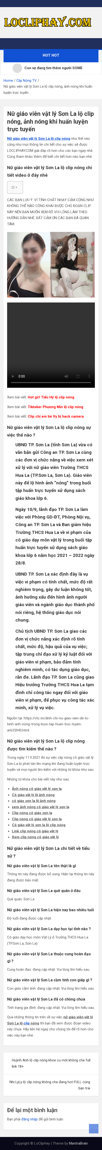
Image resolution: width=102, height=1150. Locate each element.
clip (26, 1023)
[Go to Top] (93, 1128)
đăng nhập (29, 1119)
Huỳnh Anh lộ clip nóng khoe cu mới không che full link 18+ (51, 1063)
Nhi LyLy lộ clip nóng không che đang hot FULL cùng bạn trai (49, 1085)
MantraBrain (78, 1143)
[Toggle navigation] (9, 43)
